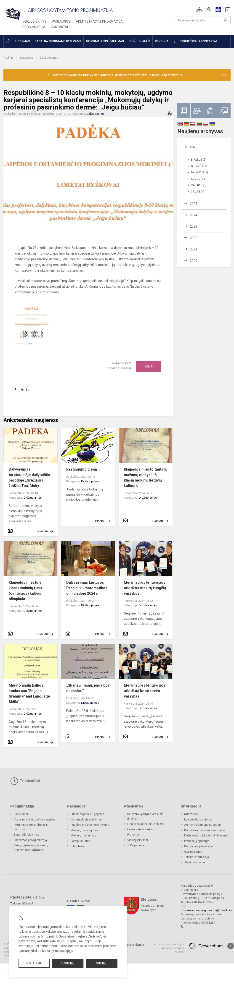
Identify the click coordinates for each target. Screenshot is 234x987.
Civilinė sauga (193, 851)
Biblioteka (77, 846)
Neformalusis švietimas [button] (105, 41)
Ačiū (149, 366)
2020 (193, 261)
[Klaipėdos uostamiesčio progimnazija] (12, 14)
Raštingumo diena (81, 469)
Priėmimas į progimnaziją (30, 840)
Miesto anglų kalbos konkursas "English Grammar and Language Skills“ (29, 693)
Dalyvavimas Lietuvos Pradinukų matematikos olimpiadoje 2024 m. (86, 588)
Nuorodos (191, 814)
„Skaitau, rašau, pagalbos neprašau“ (88, 688)
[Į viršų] (230, 946)
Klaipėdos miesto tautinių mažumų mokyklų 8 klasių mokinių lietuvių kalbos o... (145, 477)
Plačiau (42, 531)
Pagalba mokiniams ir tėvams (90, 824)
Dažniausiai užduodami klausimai (206, 835)
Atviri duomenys (194, 862)
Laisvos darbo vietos (198, 819)
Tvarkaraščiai (29, 781)
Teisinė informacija (196, 857)
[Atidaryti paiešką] (225, 20)
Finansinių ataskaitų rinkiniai (145, 824)
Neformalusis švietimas (86, 819)
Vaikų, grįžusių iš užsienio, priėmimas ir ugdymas (31, 848)
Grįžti (25, 389)
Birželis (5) (198, 159)
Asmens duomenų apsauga (202, 824)
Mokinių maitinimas (83, 835)
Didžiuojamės (49, 57)
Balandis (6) (199, 172)
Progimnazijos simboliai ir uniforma (31, 827)
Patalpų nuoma (80, 841)
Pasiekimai (21, 814)
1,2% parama (135, 845)
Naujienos (27, 57)
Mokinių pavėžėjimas (84, 830)
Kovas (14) (198, 178)
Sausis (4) (197, 191)
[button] (199, 9)
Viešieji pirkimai (137, 840)
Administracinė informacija (99, 21)
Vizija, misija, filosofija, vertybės (34, 819)
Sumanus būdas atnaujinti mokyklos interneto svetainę (169, 948)
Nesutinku (68, 963)
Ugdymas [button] (22, 41)
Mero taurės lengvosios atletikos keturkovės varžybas (144, 690)
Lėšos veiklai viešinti (140, 829)
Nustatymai (34, 963)
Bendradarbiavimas (26, 834)
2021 (193, 249)
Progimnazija (33, 27)
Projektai (133, 834)
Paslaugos (61, 21)
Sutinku (101, 963)
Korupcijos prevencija (198, 846)
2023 (193, 226)
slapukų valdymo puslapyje (54, 951)
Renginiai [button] (162, 41)
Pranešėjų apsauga (196, 841)
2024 (193, 215)
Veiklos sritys (34, 21)
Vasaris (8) (198, 185)
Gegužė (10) (199, 166)
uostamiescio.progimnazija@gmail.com (207, 910)
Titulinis (8, 57)
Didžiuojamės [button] (139, 41)
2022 (193, 238)
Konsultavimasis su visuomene (204, 830)
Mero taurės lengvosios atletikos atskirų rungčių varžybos (145, 588)
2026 (193, 147)
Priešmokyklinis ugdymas (87, 814)
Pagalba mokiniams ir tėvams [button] (58, 41)
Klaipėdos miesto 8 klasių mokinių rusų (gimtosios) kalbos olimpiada (25, 590)
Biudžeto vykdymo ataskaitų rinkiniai (145, 816)
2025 (193, 204)
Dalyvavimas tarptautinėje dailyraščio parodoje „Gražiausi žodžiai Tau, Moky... (29, 477)
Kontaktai (59, 27)
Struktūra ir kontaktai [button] (198, 41)
